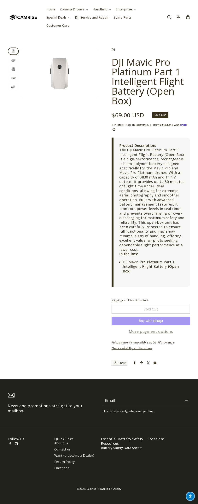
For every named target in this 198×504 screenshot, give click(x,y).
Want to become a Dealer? (74, 456)
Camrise (91, 488)
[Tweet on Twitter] (148, 362)
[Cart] (188, 17)
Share (122, 363)
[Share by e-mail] (155, 362)
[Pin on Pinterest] (141, 362)
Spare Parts (122, 17)
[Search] (169, 17)
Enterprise (124, 9)
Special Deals (56, 17)
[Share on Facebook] (134, 362)
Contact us (62, 449)
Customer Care (57, 26)
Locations (61, 468)
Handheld (100, 9)
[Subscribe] (186, 400)
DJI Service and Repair (92, 17)
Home (50, 9)
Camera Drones (72, 9)
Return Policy (64, 462)
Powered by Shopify (109, 488)
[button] (190, 496)
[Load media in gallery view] (13, 51)
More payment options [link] (151, 331)
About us (61, 443)
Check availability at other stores (132, 348)
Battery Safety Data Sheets (121, 448)
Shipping (117, 300)
